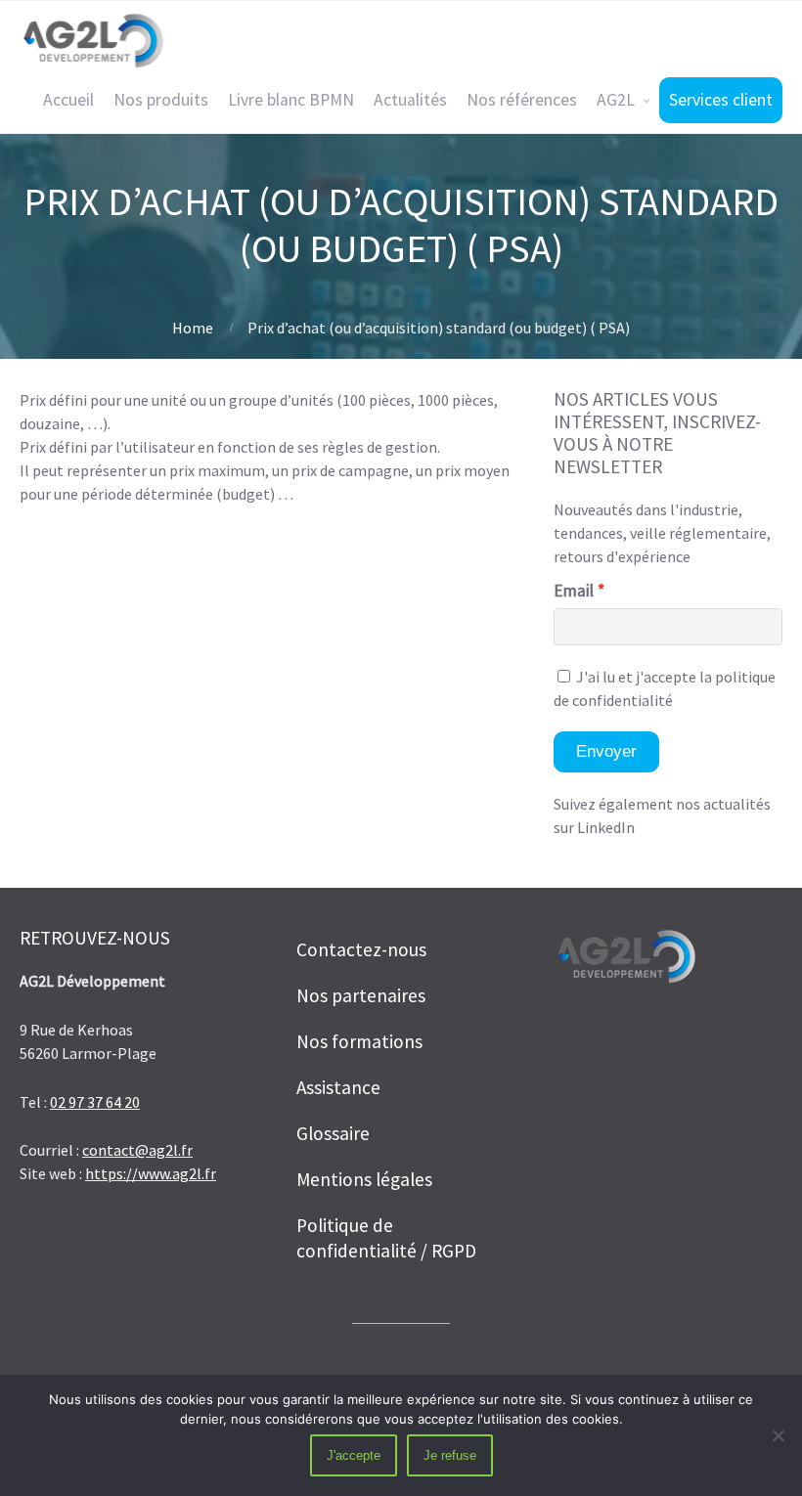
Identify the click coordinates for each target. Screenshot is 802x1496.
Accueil (68, 99)
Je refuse (449, 1455)
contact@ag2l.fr (137, 1150)
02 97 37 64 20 (95, 1102)
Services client (721, 99)
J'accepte (353, 1455)
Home (192, 327)
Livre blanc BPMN (291, 99)
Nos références (522, 99)
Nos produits (160, 99)
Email (574, 590)
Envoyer (606, 751)
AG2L (616, 99)
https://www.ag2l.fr (150, 1173)
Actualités (410, 99)
